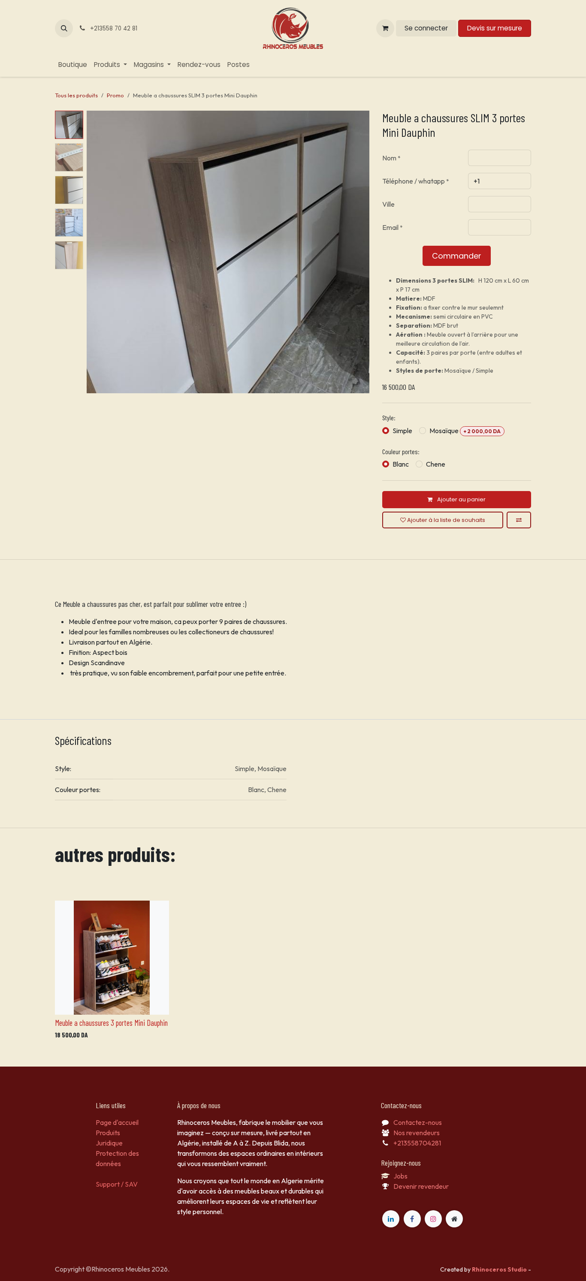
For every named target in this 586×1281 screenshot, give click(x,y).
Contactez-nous (417, 1122)
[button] (64, 28)
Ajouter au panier (461, 499)
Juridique (109, 1143)
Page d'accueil (117, 1122)
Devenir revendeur (421, 1186)
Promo (115, 95)
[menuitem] (73, 65)
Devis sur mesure (494, 28)
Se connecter (426, 28)
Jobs (400, 1176)
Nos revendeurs (416, 1132)
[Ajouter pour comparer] (519, 520)
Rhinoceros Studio (500, 1269)
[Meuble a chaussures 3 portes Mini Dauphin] (112, 958)
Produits (108, 1132)
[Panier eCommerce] (385, 28)
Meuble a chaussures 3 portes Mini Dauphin (111, 1023)
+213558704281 (417, 1143)
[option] (293, 971)
